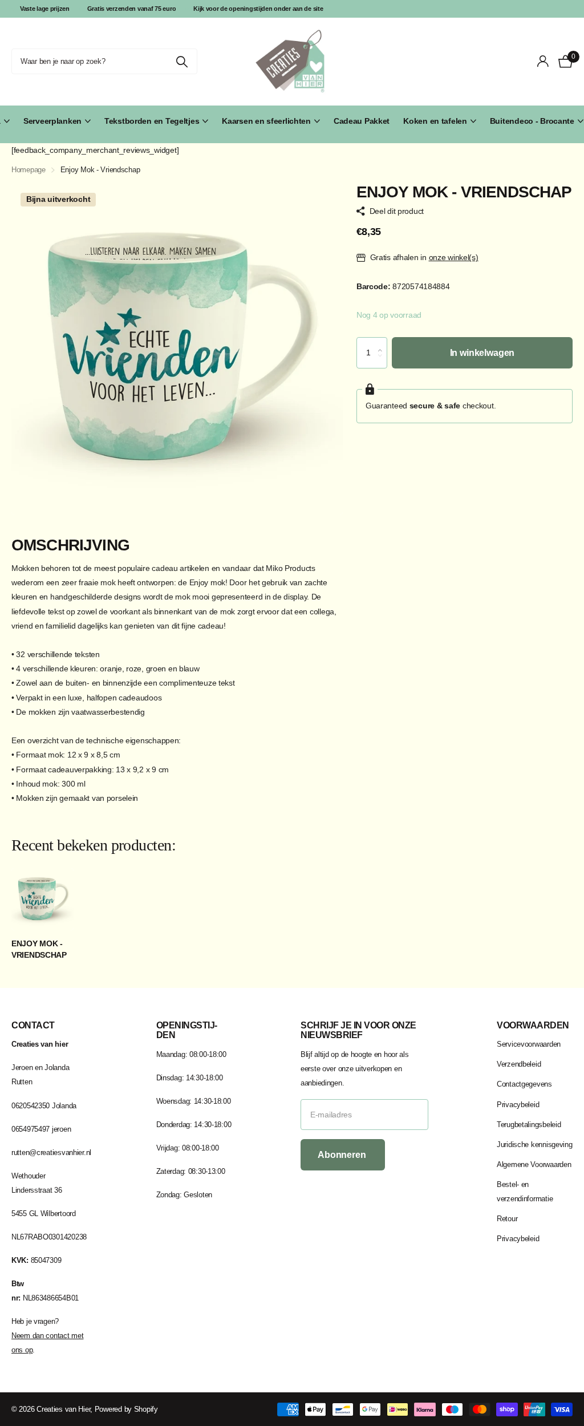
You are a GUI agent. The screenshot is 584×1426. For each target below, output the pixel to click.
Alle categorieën (57, 127)
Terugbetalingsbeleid (529, 1124)
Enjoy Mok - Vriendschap (39, 949)
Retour (507, 1218)
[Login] (543, 61)
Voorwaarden (533, 1025)
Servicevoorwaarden (529, 1044)
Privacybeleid (518, 1104)
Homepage (28, 169)
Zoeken (181, 61)
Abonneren (343, 1155)
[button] (383, 342)
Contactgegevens (524, 1084)
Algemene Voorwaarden (534, 1164)
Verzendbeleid (519, 1064)
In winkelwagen (482, 353)
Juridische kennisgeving (535, 1144)
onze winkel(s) (453, 257)
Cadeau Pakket (362, 120)
